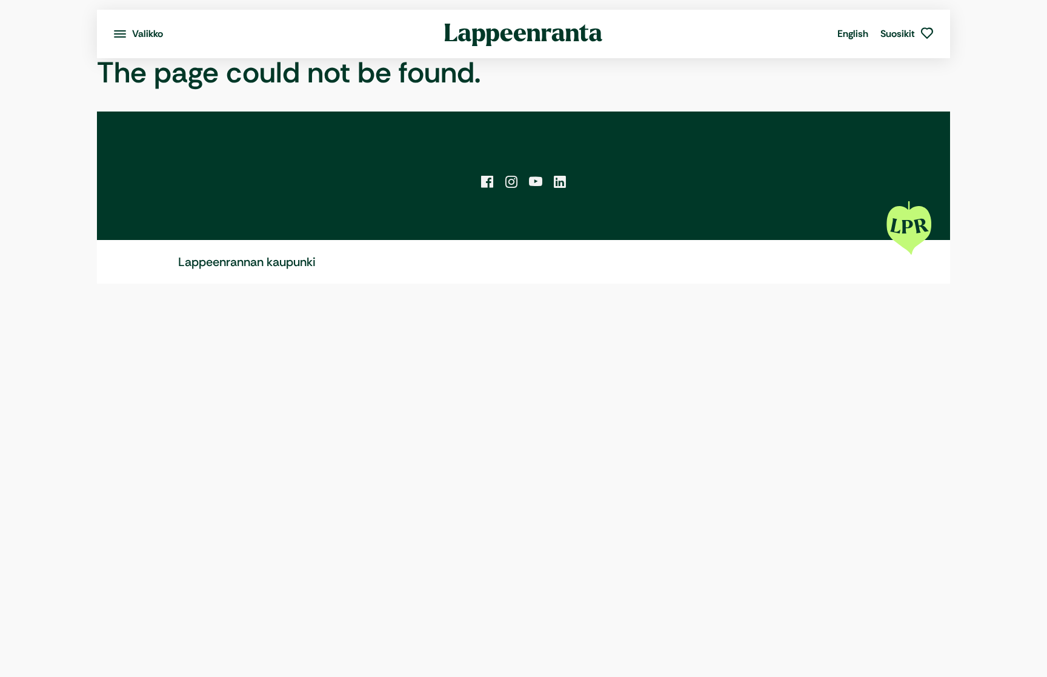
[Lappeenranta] (524, 34)
